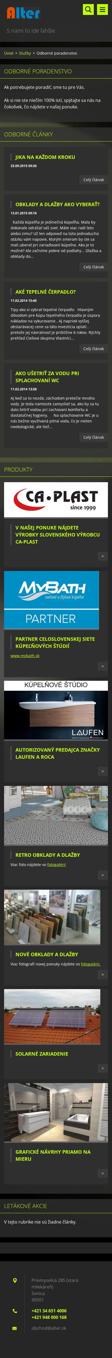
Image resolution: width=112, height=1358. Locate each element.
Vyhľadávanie (88, 9)
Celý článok (93, 179)
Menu (102, 9)
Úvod (8, 53)
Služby (25, 53)
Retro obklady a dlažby (47, 855)
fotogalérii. (91, 964)
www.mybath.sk (25, 655)
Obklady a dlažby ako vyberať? (57, 204)
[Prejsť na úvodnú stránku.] (56, 13)
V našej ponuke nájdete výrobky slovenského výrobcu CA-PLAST (57, 534)
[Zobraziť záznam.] (56, 517)
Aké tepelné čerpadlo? (45, 291)
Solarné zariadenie (41, 1053)
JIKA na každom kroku (45, 157)
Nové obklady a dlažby (46, 954)
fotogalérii (56, 864)
